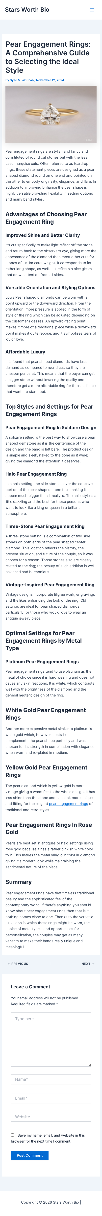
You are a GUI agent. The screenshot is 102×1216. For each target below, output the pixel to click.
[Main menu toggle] (92, 10)
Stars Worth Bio (27, 9)
